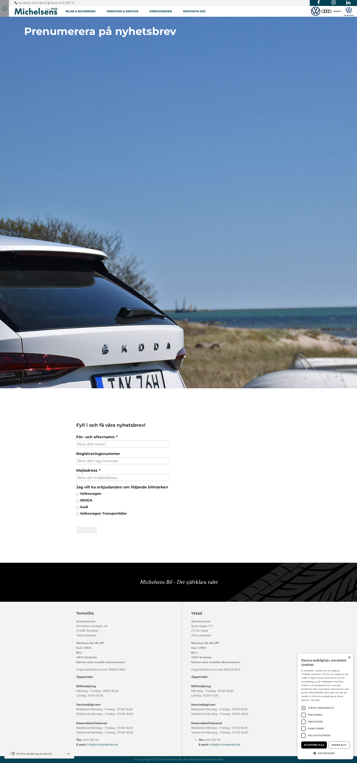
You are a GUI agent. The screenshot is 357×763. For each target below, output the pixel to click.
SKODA (86, 500)
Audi (84, 507)
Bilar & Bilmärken (80, 11)
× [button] (349, 657)
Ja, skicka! (86, 530)
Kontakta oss (194, 11)
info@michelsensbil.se (102, 744)
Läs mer (315, 700)
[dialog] (325, 706)
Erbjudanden (160, 11)
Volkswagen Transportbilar (103, 513)
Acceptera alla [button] (314, 744)
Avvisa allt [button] (339, 744)
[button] (325, 753)
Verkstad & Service (122, 11)
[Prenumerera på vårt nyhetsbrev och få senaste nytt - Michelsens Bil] (36, 11)
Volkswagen (90, 493)
